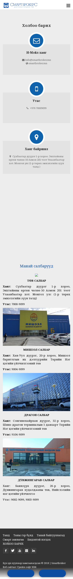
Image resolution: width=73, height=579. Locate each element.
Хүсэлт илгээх (23, 573)
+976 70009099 (54, 573)
